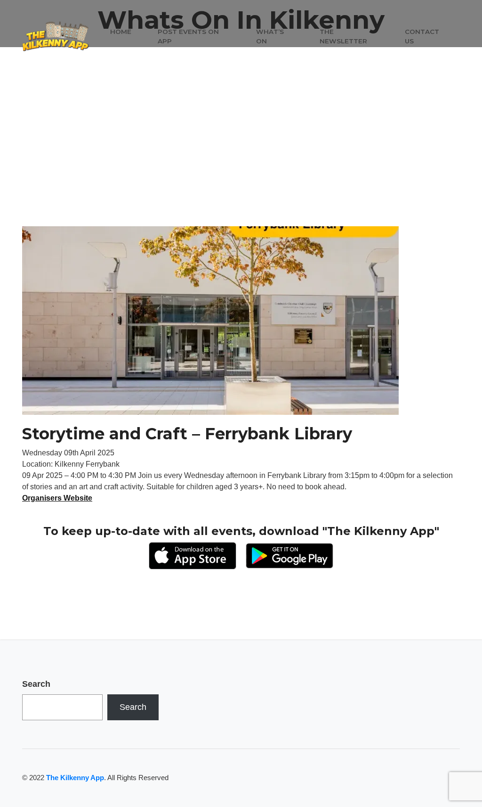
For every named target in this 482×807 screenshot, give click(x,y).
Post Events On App (188, 36)
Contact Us (422, 36)
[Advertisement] (241, 156)
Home (120, 31)
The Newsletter (343, 36)
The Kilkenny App (75, 778)
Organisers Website (57, 498)
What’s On (270, 36)
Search (36, 684)
